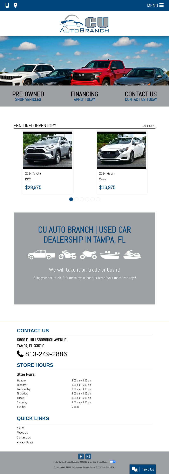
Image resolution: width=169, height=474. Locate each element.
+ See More (148, 126)
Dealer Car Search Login (62, 462)
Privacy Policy (25, 442)
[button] (3, 71)
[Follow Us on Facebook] (81, 457)
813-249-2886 (46, 354)
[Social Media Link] (88, 457)
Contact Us (24, 437)
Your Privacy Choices (101, 462)
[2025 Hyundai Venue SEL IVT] (89, 139)
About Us (22, 432)
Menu (153, 5)
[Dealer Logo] (84, 23)
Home (20, 427)
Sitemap (88, 462)
